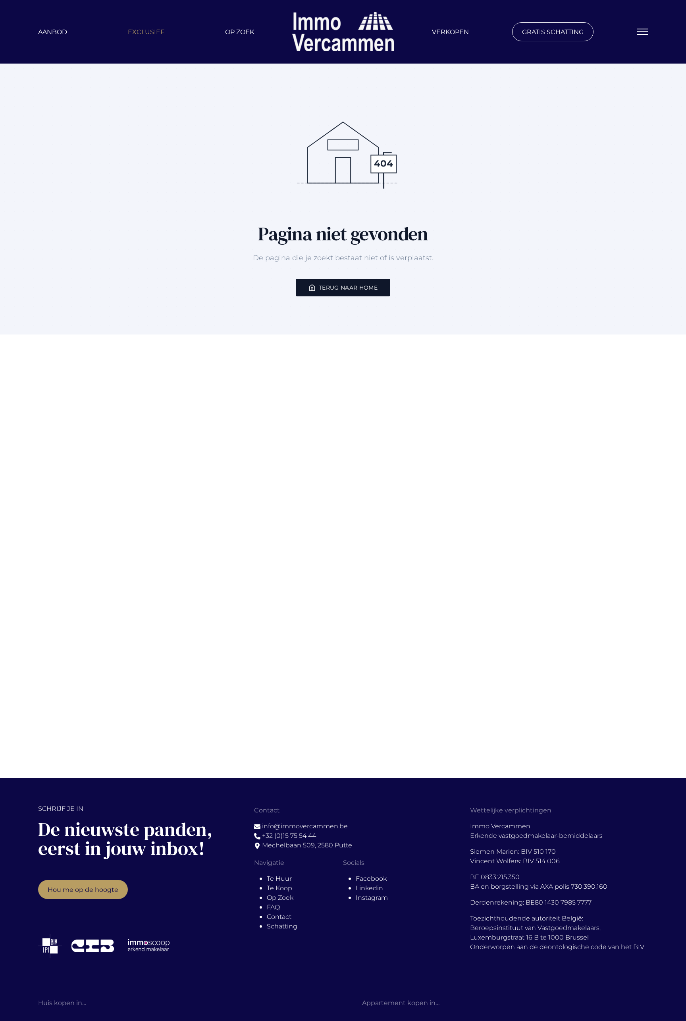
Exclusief (146, 31)
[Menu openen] (642, 31)
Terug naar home (348, 287)
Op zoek (239, 31)
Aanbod (52, 31)
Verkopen (450, 31)
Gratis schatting (553, 31)
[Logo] (343, 31)
